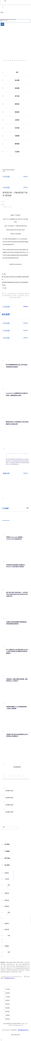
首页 (4, 169)
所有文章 (7, 169)
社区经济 (12, 169)
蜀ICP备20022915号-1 (10, 978)
